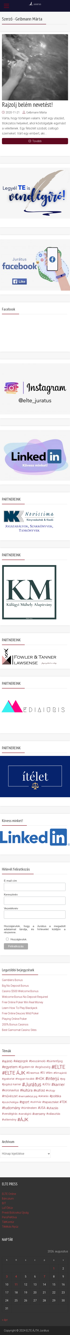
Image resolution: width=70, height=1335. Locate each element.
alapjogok (21, 1061)
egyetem (11, 1067)
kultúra (27, 1090)
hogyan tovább (25, 1078)
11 (16, 1284)
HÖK (40, 1079)
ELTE (59, 1067)
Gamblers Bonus (12, 980)
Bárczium (8, 1198)
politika (56, 1096)
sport (25, 1102)
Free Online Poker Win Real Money (22, 1002)
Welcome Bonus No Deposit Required (25, 996)
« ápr (5, 1319)
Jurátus (33, 1084)
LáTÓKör (7, 1207)
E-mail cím (10, 880)
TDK (64, 1102)
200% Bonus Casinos (15, 1024)
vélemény (10, 1119)
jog (63, 1078)
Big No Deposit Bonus (15, 985)
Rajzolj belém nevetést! (27, 104)
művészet (11, 1096)
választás (54, 1114)
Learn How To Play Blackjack (19, 1007)
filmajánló (61, 1072)
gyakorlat (9, 1078)
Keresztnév (11, 894)
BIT (4, 1203)
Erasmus (33, 1073)
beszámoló (38, 1061)
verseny (39, 1114)
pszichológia (11, 1102)
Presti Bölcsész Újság (15, 1212)
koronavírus (11, 1090)
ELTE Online (9, 1193)
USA (43, 1108)
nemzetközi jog (28, 1096)
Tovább (37, 141)
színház (36, 1102)
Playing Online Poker (14, 1018)
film (50, 1073)
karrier (59, 1084)
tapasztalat (51, 1102)
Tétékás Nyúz (10, 1226)
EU (43, 1072)
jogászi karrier (12, 1084)
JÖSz (47, 1084)
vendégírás (11, 1114)
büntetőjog (55, 1061)
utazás (53, 1108)
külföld (40, 1090)
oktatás (44, 1096)
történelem (30, 1108)
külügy (51, 1090)
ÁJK (24, 1119)
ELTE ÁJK (15, 1072)
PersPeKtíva (9, 1217)
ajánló (8, 1061)
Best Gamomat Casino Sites (19, 1030)
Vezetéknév (11, 908)
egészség (43, 1067)
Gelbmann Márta (36, 112)
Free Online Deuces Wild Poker (20, 1013)
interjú (53, 1078)
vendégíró (25, 1113)
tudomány (12, 1108)
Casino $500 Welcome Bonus (20, 991)
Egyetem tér (27, 1067)
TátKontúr (8, 1222)
